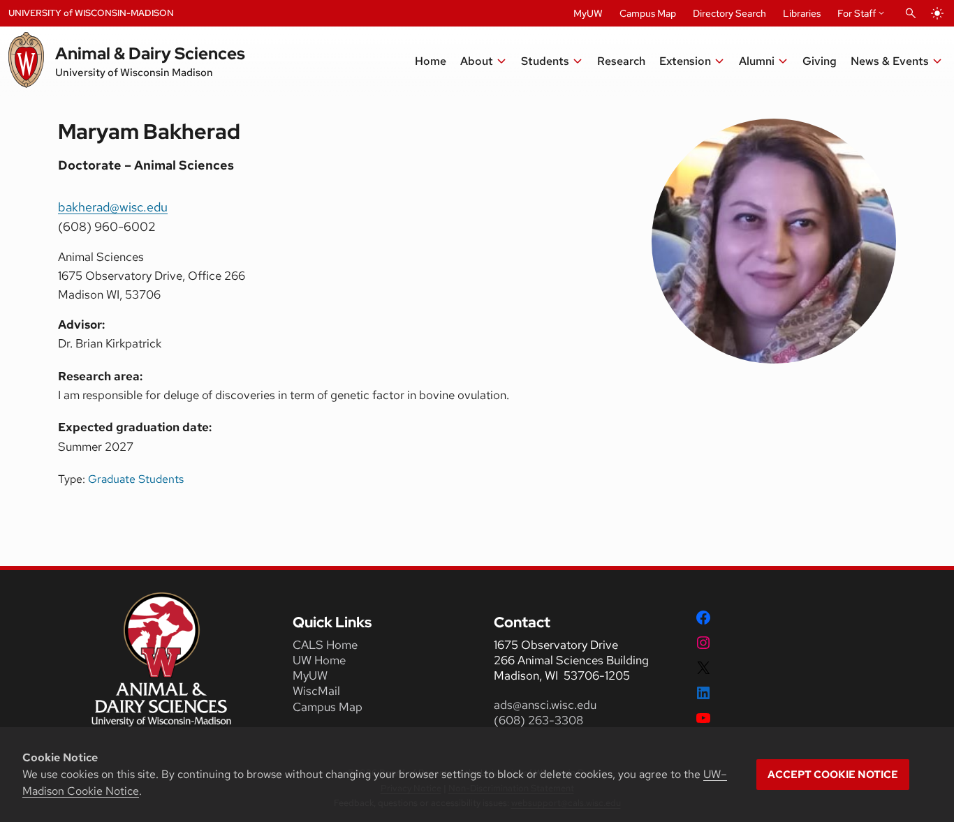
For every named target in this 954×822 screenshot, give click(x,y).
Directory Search (729, 13)
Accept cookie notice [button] (833, 775)
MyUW (588, 13)
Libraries (802, 13)
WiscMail (316, 690)
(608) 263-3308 (540, 720)
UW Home (319, 660)
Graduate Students (136, 479)
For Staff (856, 13)
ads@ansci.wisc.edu (545, 704)
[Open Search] (911, 13)
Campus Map (647, 13)
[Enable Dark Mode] (937, 13)
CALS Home (325, 644)
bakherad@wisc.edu (113, 207)
